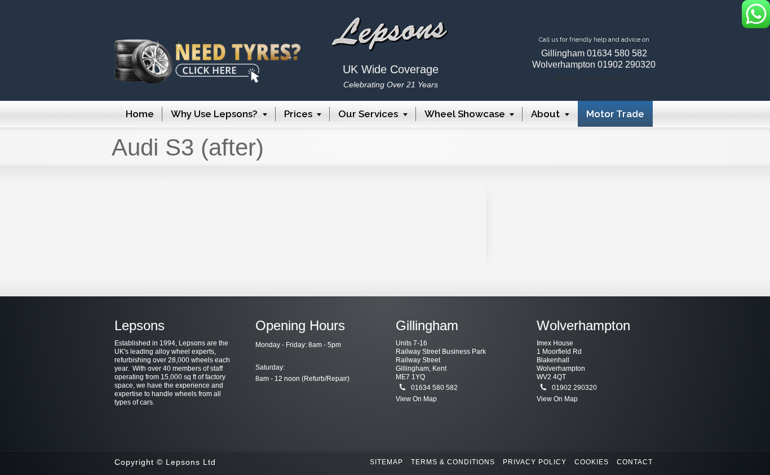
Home (140, 113)
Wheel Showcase (464, 113)
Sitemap (386, 462)
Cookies (591, 462)
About (545, 113)
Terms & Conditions (453, 462)
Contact (635, 462)
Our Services (368, 113)
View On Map (416, 399)
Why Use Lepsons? (214, 113)
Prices (298, 113)
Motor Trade (615, 113)
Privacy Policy (535, 462)
